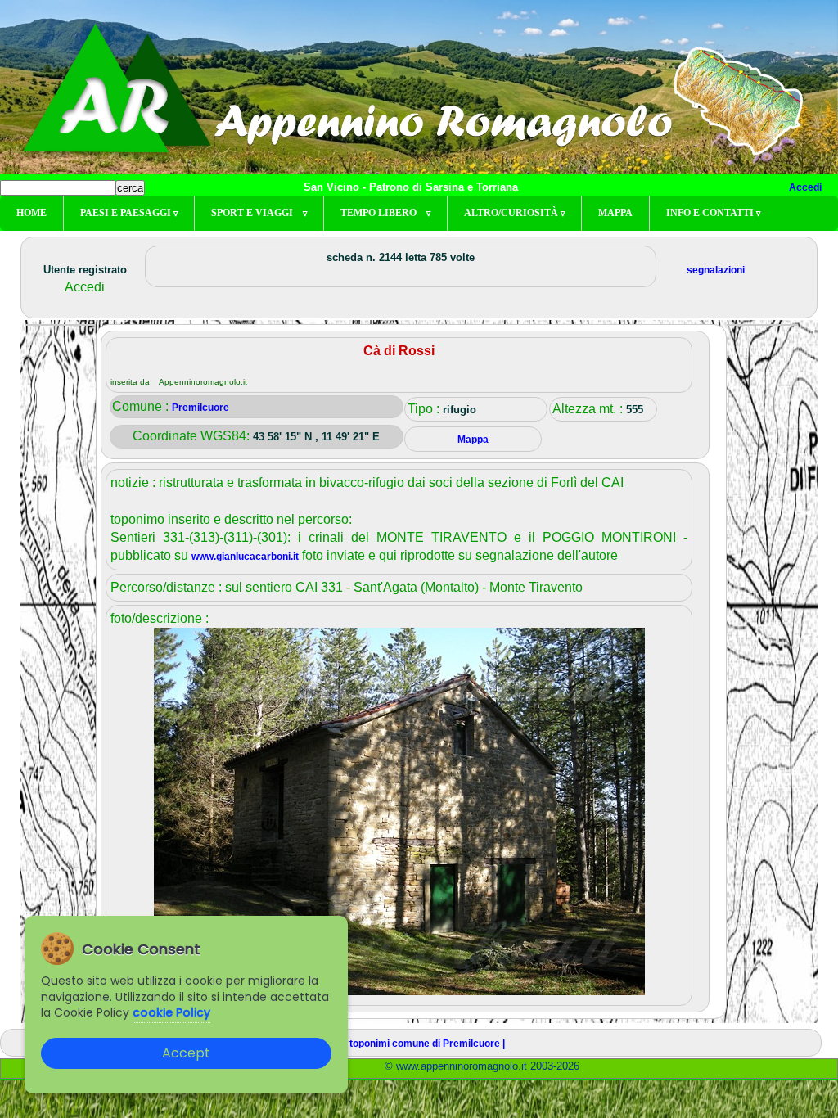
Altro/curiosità (514, 213)
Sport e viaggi (259, 213)
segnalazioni (716, 270)
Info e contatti (713, 213)
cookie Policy (171, 1012)
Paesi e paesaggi (129, 213)
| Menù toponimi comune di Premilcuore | (411, 1043)
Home (31, 213)
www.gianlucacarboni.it (245, 556)
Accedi (805, 187)
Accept (186, 1053)
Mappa (615, 213)
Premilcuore (200, 407)
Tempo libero (385, 213)
